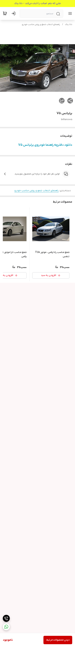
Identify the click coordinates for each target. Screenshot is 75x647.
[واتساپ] (6, 626)
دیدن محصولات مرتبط (57, 640)
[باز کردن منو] (69, 13)
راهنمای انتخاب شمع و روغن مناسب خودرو (41, 24)
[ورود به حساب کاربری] (14, 13)
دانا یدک (68, 24)
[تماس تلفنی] (6, 618)
